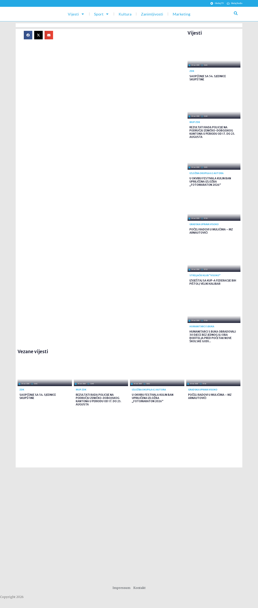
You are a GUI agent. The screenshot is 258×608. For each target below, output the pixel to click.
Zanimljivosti (152, 14)
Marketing (181, 14)
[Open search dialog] (235, 14)
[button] (28, 35)
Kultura (125, 14)
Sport (99, 14)
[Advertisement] (123, 57)
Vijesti (73, 14)
